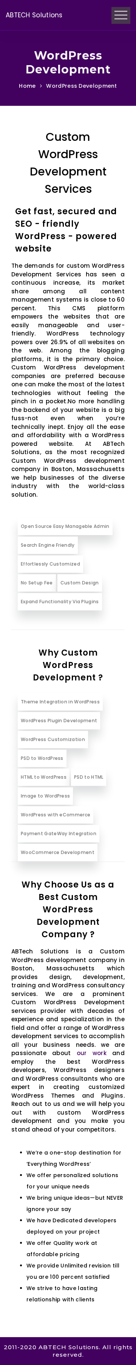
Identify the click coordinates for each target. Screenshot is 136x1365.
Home (27, 86)
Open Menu (120, 15)
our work (92, 1053)
